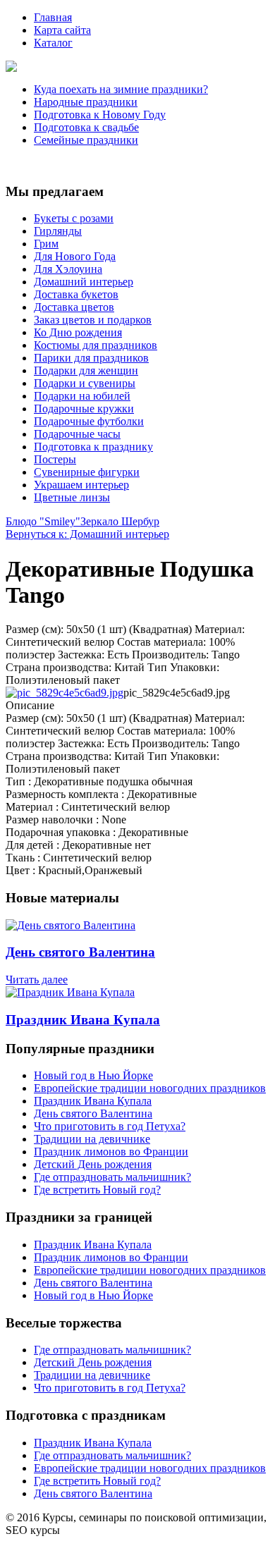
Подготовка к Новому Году (100, 115)
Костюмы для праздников (95, 345)
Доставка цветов (74, 307)
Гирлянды (58, 231)
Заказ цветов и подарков (93, 320)
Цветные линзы (72, 497)
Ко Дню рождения (78, 332)
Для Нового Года (75, 256)
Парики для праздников (91, 358)
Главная (53, 17)
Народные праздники (86, 102)
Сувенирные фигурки (87, 472)
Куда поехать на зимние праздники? (121, 89)
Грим (46, 244)
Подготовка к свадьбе (86, 127)
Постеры (55, 459)
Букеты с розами (74, 218)
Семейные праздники (86, 140)
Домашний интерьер (83, 282)
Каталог (53, 43)
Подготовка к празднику (93, 447)
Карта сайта (62, 30)
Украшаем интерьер (81, 485)
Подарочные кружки (84, 409)
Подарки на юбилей (82, 396)
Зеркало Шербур (119, 521)
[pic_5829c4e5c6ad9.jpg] (64, 693)
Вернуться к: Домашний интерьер (87, 534)
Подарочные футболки (89, 421)
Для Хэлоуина (68, 269)
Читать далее (37, 980)
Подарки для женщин (86, 370)
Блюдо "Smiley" (43, 521)
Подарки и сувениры (84, 383)
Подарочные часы (77, 434)
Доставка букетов (76, 294)
